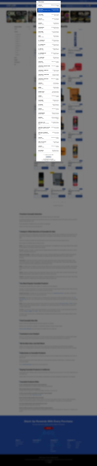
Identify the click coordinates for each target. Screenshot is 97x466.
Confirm (48, 156)
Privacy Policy (46, 160)
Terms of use (53, 160)
